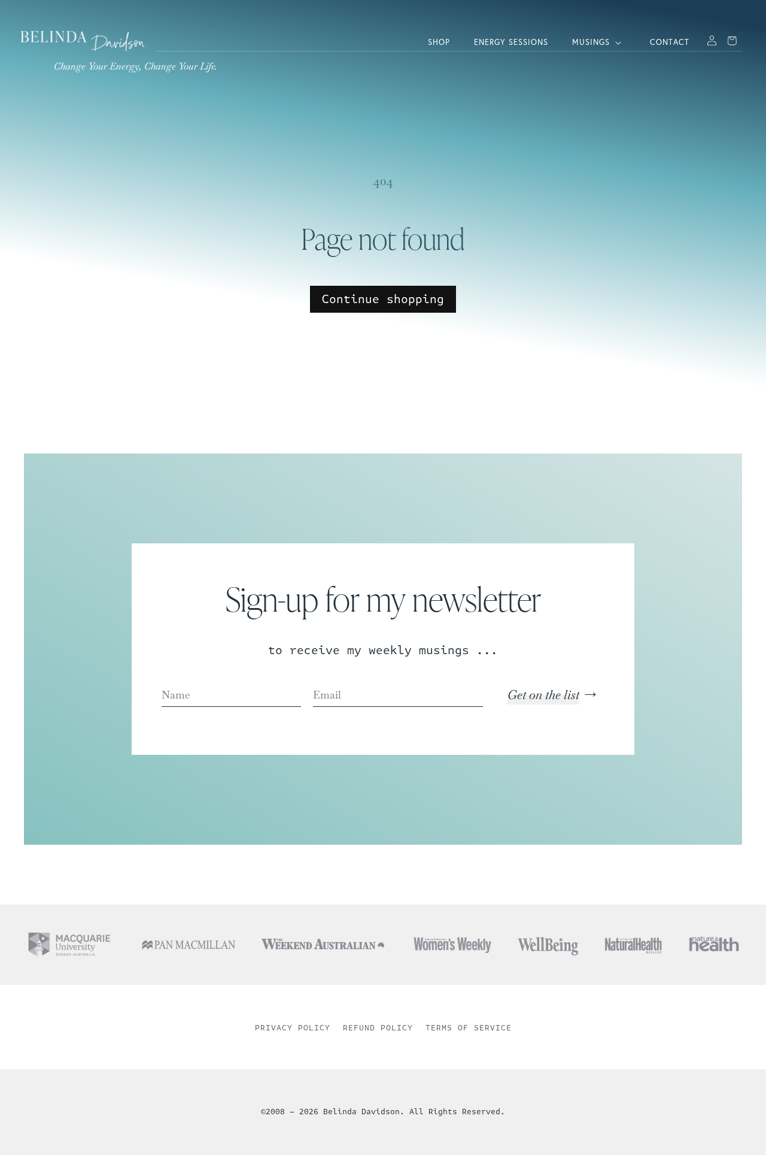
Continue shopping (383, 299)
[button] (599, 43)
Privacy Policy (292, 1028)
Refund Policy (378, 1028)
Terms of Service (468, 1028)
